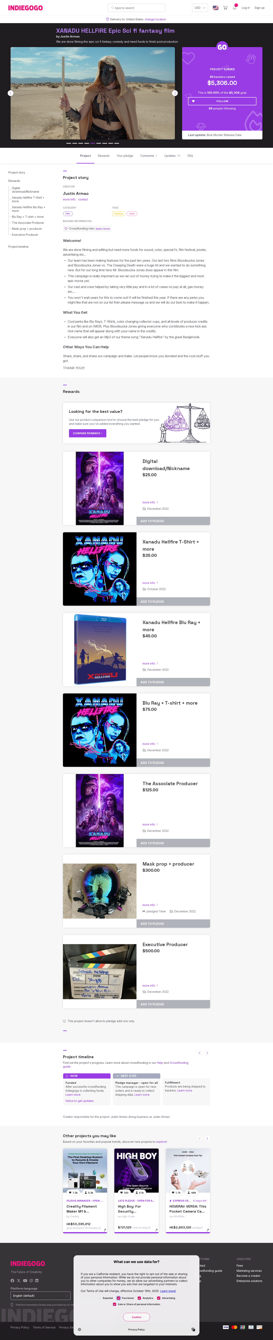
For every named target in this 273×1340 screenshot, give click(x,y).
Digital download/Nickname (25, 189)
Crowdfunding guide (208, 1270)
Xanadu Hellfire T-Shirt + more (28, 199)
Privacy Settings (69, 1327)
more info (69, 199)
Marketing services (249, 1270)
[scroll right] (175, 93)
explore (161, 1141)
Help (160, 1062)
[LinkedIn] (36, 1281)
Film (68, 213)
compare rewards (87, 433)
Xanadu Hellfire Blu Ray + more (28, 208)
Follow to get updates (80, 1100)
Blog (198, 1275)
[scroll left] (11, 93)
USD (197, 7)
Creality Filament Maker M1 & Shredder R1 (82, 1211)
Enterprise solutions (249, 1281)
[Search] (112, 7)
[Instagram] (31, 1281)
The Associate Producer (28, 222)
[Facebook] (12, 1281)
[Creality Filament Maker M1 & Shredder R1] (85, 1171)
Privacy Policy (20, 1327)
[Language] (215, 8)
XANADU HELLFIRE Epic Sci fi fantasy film (115, 31)
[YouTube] (25, 1281)
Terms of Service (44, 1327)
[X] (19, 1281)
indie (132, 213)
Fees (240, 1265)
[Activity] (234, 7)
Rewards (14, 180)
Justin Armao (70, 36)
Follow (222, 101)
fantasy (119, 213)
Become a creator (248, 1275)
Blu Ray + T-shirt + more (28, 216)
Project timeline (18, 246)
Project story (16, 172)
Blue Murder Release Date (215, 135)
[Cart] (225, 7)
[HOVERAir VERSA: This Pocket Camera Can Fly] (188, 1171)
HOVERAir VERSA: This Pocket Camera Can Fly (187, 1211)
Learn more (73, 1094)
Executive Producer (25, 234)
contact (83, 199)
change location (155, 19)
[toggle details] (107, 1232)
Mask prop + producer (27, 228)
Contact (200, 1265)
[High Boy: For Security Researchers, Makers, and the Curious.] (136, 1171)
